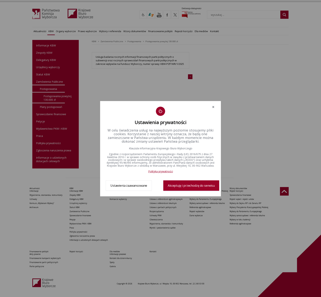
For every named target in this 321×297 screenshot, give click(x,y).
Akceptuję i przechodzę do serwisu (191, 186)
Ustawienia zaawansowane (128, 186)
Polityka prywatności (160, 171)
